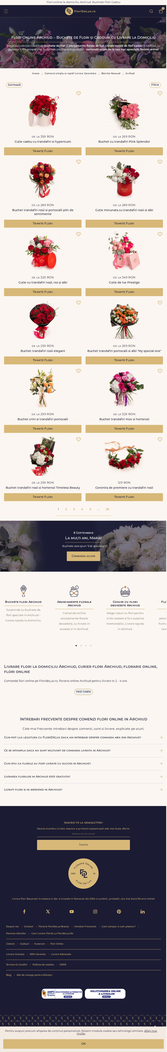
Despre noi (12, 927)
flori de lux (80, 11)
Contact (29, 927)
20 (107, 509)
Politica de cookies (44, 965)
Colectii (10, 944)
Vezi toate (83, 691)
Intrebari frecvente (85, 927)
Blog (9, 975)
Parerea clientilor (16, 934)
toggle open (5, 11)
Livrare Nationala (61, 954)
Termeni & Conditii (17, 965)
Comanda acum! (83, 556)
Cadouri (25, 944)
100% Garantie (38, 954)
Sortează (14, 85)
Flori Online (56, 944)
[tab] (76, 645)
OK (83, 1043)
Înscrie (83, 845)
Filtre (155, 85)
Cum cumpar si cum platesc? (119, 927)
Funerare (40, 944)
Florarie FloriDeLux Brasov (54, 927)
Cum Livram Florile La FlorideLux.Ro (52, 934)
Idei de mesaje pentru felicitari (34, 975)
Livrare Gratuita (15, 954)
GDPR (62, 965)
